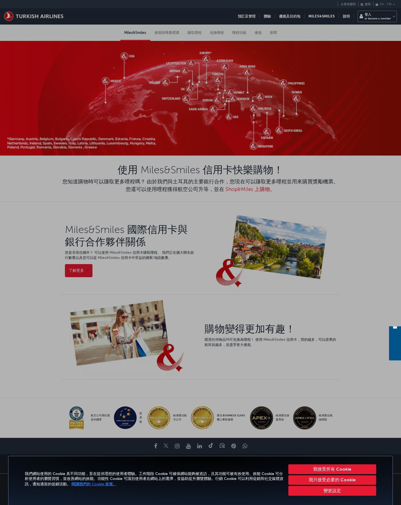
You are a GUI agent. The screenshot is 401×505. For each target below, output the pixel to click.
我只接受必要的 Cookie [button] (332, 479)
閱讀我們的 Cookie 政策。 (94, 484)
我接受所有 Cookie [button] (332, 469)
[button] (332, 491)
